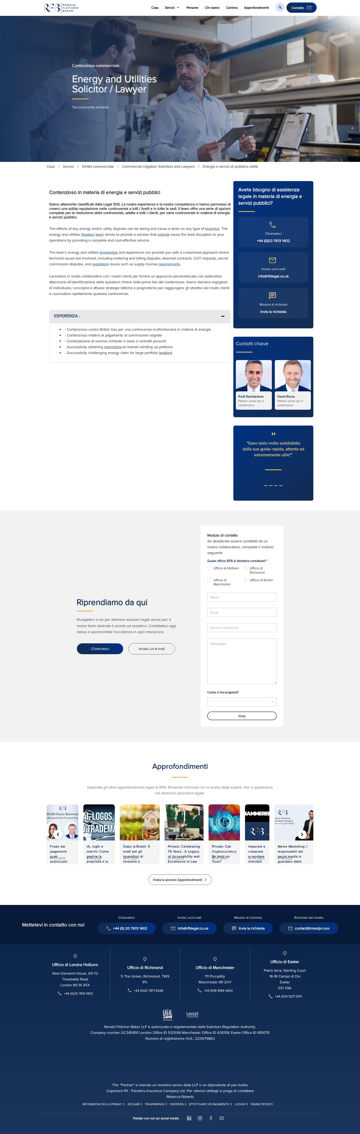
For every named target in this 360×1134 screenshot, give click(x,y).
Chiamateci (100, 648)
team (100, 234)
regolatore (100, 264)
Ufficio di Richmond (257, 570)
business (212, 228)
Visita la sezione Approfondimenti (177, 879)
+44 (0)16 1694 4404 (218, 990)
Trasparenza (154, 1104)
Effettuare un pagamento (209, 1104)
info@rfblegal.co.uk (273, 276)
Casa (154, 7)
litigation (88, 234)
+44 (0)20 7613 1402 (273, 240)
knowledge (109, 252)
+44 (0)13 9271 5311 (288, 996)
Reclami (133, 1104)
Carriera (232, 7)
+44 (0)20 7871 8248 (148, 990)
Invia (242, 716)
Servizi (68, 166)
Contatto (297, 7)
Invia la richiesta (273, 311)
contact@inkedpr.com (312, 928)
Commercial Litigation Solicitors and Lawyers (158, 166)
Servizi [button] (170, 7)
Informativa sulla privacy (102, 1104)
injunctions (113, 346)
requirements (169, 264)
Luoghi (240, 1104)
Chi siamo (212, 7)
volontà (163, 234)
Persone (192, 7)
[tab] (140, 316)
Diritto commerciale (98, 166)
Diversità (177, 1104)
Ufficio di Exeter (261, 580)
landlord (165, 352)
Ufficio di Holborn (226, 568)
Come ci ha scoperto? (223, 692)
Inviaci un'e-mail (152, 648)
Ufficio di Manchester (222, 582)
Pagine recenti (262, 1104)
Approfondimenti (256, 7)
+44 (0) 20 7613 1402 (130, 928)
